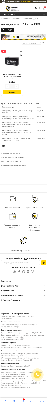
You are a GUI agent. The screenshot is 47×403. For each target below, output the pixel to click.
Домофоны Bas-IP (23, 366)
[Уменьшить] (7, 86)
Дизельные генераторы (21, 345)
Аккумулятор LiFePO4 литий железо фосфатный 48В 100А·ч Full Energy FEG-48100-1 (16, 132)
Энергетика (16, 18)
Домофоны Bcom (7, 366)
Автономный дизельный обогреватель (15, 387)
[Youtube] (14, 271)
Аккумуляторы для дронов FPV (12, 339)
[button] (43, 36)
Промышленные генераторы (32, 347)
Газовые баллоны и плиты (11, 385)
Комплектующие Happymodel (12, 337)
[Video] (3, 51)
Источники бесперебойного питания (14, 376)
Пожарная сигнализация (10, 326)
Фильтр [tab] (9, 30)
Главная (6, 18)
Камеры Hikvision (7, 360)
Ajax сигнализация (28, 324)
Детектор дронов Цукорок (10, 335)
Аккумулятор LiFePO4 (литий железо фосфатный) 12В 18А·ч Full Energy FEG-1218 (18, 117)
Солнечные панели (8, 372)
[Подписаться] (43, 262)
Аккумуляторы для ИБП (10, 383)
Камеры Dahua (33, 358)
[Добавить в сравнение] (21, 55)
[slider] (23, 1)
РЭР (10, 333)
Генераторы (5, 345)
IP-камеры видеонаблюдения (12, 355)
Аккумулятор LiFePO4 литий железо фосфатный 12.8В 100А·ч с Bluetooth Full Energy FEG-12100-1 (16, 124)
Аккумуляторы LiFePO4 (29, 383)
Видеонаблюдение (8, 353)
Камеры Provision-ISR (24, 360)
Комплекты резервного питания (13, 374)
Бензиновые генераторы (10, 347)
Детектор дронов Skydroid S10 (30, 333)
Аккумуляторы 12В (39, 381)
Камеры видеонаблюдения (27, 353)
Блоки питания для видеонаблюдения (15, 381)
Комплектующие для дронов (33, 335)
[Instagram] (23, 271)
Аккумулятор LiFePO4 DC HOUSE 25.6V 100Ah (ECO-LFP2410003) (16, 139)
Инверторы (22, 372)
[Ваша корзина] (44, 8)
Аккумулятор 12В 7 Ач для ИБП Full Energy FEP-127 (17, 112)
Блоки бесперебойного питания (13, 378)
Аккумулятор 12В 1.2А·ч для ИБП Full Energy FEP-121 (12, 76)
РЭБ (15, 333)
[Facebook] (19, 271)
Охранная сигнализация (10, 324)
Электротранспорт (8, 316)
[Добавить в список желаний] (21, 52)
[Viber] (32, 271)
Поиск (40, 8)
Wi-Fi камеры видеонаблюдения (13, 358)
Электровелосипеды (25, 316)
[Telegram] (28, 271)
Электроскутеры (7, 318)
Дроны (3, 333)
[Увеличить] (16, 86)
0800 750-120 (36, 8)
